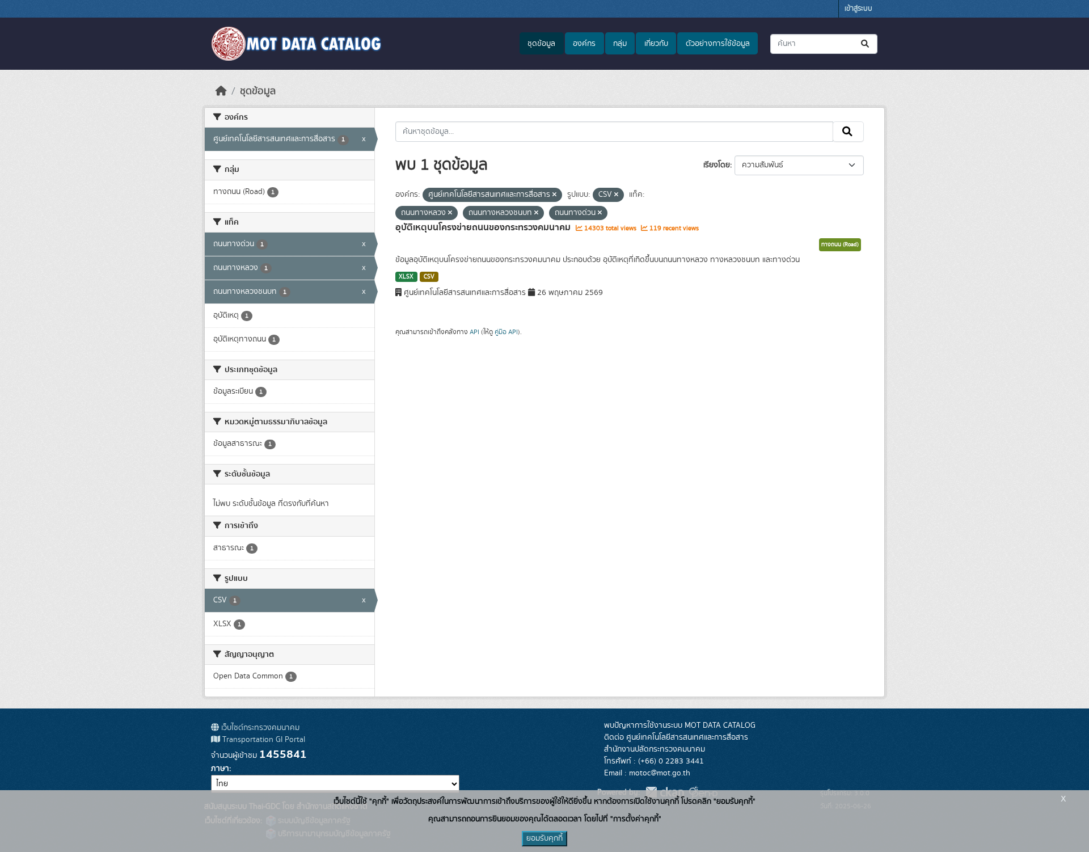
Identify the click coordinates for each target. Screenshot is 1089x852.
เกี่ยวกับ (656, 43)
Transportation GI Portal (262, 739)
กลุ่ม (620, 43)
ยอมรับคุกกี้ (544, 838)
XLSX (406, 276)
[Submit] (866, 44)
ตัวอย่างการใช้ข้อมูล (718, 43)
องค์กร (584, 43)
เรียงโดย (716, 165)
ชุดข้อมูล (541, 43)
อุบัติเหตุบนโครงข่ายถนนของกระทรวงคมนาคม (484, 227)
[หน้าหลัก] (221, 91)
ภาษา (220, 768)
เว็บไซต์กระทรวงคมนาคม (259, 727)
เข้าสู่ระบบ (858, 8)
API (474, 332)
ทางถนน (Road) (840, 244)
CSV (429, 276)
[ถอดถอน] (554, 195)
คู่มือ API (506, 332)
